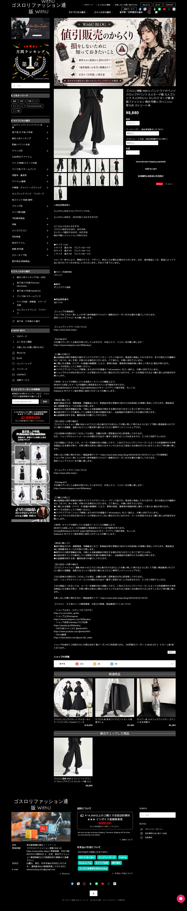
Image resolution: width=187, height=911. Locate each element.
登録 (45, 401)
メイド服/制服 (18, 212)
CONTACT (169, 5)
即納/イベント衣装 (21, 145)
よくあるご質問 (104, 5)
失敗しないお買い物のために (126, 5)
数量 (128, 148)
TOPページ (88, 5)
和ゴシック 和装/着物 (22, 200)
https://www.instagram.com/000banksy (72, 619)
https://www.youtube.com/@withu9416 (72, 631)
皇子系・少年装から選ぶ (131, 12)
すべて (62, 664)
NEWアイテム (18, 243)
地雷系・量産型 (19, 175)
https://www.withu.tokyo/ (65, 330)
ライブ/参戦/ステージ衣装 (24, 163)
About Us (146, 5)
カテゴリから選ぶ (77, 12)
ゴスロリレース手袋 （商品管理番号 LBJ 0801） (147, 139)
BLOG (158, 5)
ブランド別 (17, 206)
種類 (128, 119)
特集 (14, 224)
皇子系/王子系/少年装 (22, 132)
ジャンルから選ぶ (102, 12)
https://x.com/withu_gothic (66, 613)
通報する (172, 652)
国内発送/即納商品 (21, 261)
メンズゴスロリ (19, 231)
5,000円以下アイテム (22, 157)
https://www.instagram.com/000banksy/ (72, 345)
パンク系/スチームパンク (24, 169)
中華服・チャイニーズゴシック (26, 188)
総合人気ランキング (21, 138)
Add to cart (151, 169)
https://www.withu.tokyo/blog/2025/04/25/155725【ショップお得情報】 (135, 455)
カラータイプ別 (19, 255)
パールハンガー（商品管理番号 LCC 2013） (145, 129)
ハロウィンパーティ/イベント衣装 (27, 126)
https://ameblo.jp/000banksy (67, 625)
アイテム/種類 (18, 181)
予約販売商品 (18, 218)
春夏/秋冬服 (17, 249)
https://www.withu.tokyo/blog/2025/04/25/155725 (124, 598)
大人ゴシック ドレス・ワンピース (28, 194)
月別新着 (16, 237)
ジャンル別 (17, 151)
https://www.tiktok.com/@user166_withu (73, 637)
